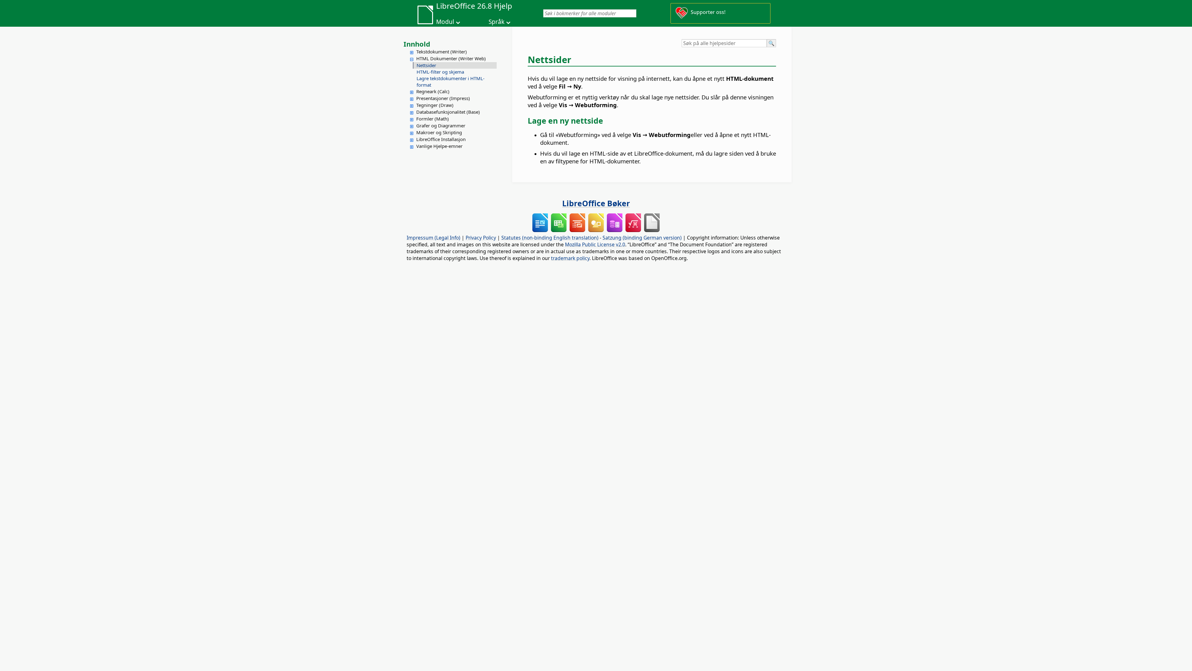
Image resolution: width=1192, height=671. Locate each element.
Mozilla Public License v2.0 (595, 244)
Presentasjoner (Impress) (443, 98)
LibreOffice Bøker (596, 203)
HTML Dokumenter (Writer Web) (451, 58)
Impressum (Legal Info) (433, 237)
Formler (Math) (432, 119)
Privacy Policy (481, 237)
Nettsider (426, 65)
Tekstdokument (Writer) (441, 51)
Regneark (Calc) (432, 91)
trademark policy (570, 258)
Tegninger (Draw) (435, 105)
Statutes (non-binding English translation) (549, 237)
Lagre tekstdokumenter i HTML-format (451, 81)
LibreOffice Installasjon (441, 139)
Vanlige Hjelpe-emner (439, 146)
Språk (496, 22)
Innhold (417, 43)
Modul (445, 22)
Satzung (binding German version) (642, 237)
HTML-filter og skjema (440, 72)
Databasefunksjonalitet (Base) (448, 112)
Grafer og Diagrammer (440, 125)
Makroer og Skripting (439, 132)
